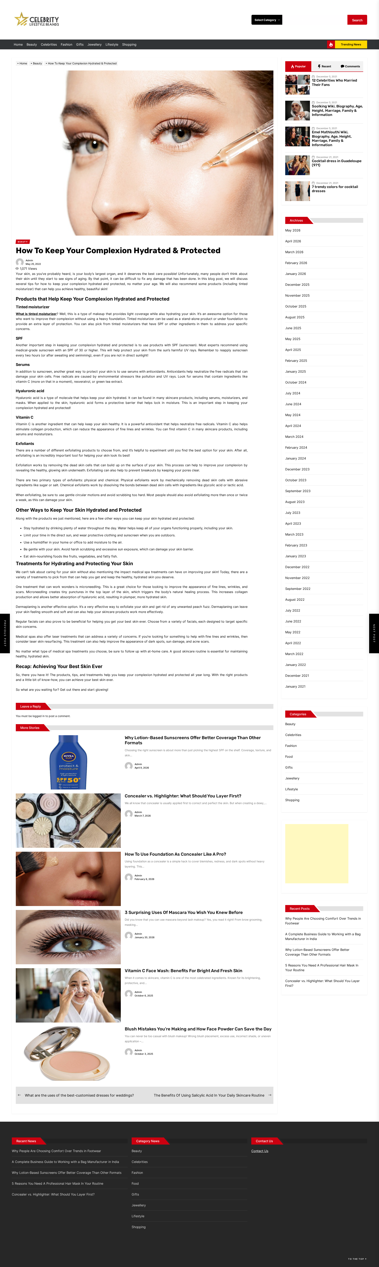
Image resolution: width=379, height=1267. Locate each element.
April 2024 (293, 426)
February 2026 (296, 263)
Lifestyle (112, 44)
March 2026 (294, 252)
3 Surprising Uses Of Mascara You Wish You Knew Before (184, 912)
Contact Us (259, 1151)
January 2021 (295, 686)
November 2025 (297, 295)
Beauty (32, 44)
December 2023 (297, 469)
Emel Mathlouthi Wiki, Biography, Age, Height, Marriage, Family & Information (332, 138)
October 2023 (295, 480)
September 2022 (298, 589)
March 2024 (294, 437)
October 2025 (295, 306)
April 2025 (293, 350)
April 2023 (293, 523)
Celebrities (49, 44)
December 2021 (297, 676)
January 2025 (295, 371)
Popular (300, 66)
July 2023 (292, 513)
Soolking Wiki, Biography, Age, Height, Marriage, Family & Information (337, 110)
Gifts (79, 44)
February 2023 (296, 545)
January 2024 (295, 458)
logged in (39, 716)
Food (289, 757)
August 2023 (295, 502)
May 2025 (292, 339)
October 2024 (295, 382)
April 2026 (293, 241)
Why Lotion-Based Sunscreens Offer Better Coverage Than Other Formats (193, 740)
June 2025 (293, 328)
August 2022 (295, 600)
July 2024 (292, 393)
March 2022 (294, 654)
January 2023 (295, 556)
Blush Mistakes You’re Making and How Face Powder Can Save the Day (198, 1029)
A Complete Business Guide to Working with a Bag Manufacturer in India (323, 936)
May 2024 (292, 415)
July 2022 (292, 610)
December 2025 (297, 285)
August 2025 (295, 317)
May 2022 (292, 632)
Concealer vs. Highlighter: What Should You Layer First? (183, 796)
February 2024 (296, 447)
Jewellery (94, 44)
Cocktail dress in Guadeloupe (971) (336, 163)
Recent (326, 66)
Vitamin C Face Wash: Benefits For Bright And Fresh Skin (183, 970)
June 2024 (293, 404)
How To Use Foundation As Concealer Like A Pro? (175, 854)
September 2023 (298, 491)
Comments (352, 66)
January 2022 (295, 665)
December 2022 (297, 567)
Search (357, 20)
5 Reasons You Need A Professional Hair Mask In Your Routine (321, 967)
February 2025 (296, 361)
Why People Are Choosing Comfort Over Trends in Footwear (323, 920)
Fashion (66, 44)
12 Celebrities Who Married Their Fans (334, 82)
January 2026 (295, 274)
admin (29, 260)
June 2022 (293, 621)
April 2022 (293, 643)
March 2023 (294, 534)
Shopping (129, 44)
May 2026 (292, 230)
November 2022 (297, 578)
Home (18, 44)
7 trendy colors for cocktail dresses (335, 189)
